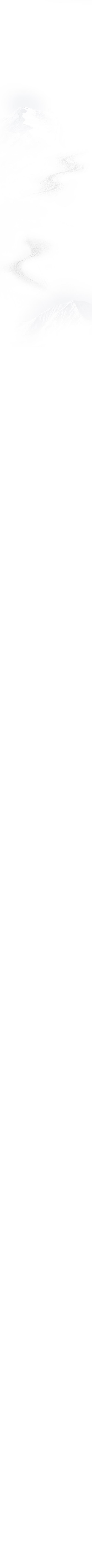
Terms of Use (14, 1463)
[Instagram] (56, 1497)
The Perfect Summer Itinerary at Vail (45, 239)
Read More (46, 273)
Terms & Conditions (19, 1455)
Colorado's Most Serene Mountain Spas (38, 1152)
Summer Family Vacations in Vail (43, 476)
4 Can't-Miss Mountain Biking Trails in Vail (45, 698)
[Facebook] (26, 1497)
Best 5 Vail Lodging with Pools (39, 363)
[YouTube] (72, 1497)
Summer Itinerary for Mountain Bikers (34, 926)
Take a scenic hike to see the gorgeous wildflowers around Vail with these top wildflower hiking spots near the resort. (39, 827)
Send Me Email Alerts (34, 1429)
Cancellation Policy (18, 1478)
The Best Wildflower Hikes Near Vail (41, 812)
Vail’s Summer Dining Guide (42, 1263)
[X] (41, 1497)
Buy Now (54, 5)
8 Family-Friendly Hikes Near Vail (44, 1039)
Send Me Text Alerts (33, 1437)
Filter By (13, 119)
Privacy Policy (14, 1470)
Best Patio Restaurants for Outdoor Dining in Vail (41, 590)
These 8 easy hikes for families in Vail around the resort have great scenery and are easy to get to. (44, 1053)
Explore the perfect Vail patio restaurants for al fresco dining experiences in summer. (45, 602)
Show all (46, 1323)
